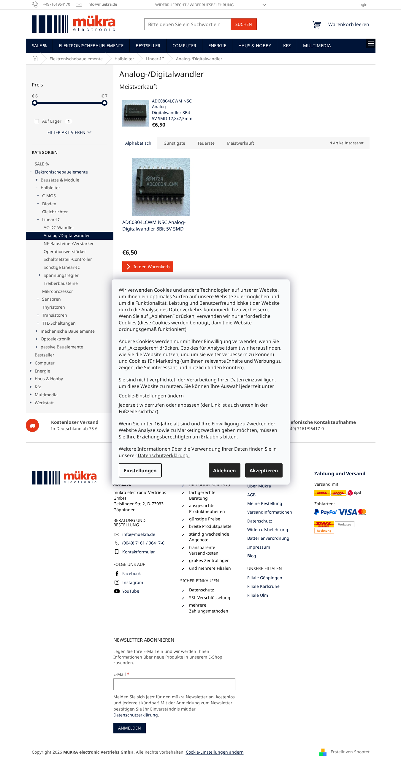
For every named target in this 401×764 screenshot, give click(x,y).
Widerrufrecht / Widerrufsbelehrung (194, 4)
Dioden (49, 203)
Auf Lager (56, 121)
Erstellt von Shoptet (350, 751)
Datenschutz (259, 521)
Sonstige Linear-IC (62, 267)
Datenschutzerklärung (135, 715)
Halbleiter (50, 187)
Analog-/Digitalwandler (67, 235)
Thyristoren (53, 307)
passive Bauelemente (62, 347)
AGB (251, 495)
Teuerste (206, 143)
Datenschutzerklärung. (164, 455)
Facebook (131, 573)
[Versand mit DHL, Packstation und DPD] (337, 493)
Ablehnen (224, 470)
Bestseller (44, 355)
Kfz (38, 386)
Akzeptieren (264, 470)
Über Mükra (259, 486)
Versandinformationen (269, 512)
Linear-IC (51, 219)
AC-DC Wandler (59, 227)
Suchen (243, 24)
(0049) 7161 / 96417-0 (143, 543)
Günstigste (174, 143)
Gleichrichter (55, 211)
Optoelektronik (55, 339)
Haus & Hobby (49, 378)
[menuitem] (39, 45)
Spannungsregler (61, 275)
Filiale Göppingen (264, 577)
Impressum (258, 547)
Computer (45, 363)
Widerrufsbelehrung (267, 529)
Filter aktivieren (66, 132)
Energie (42, 371)
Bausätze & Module (60, 180)
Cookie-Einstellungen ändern (151, 395)
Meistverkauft (240, 143)
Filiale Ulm (257, 595)
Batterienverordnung (268, 538)
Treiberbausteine (61, 283)
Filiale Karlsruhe (263, 586)
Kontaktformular (138, 552)
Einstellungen (140, 470)
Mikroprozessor (57, 291)
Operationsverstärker (65, 251)
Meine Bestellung (264, 503)
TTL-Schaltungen (59, 323)
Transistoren (54, 315)
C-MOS (49, 195)
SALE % (42, 164)
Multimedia (46, 394)
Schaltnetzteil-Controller (68, 259)
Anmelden (129, 728)
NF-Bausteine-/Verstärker (69, 243)
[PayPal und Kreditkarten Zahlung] (342, 521)
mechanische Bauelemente (68, 331)
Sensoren (51, 299)
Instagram (132, 582)
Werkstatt (44, 402)
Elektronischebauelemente (61, 172)
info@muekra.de (138, 534)
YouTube (130, 591)
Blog (251, 555)
